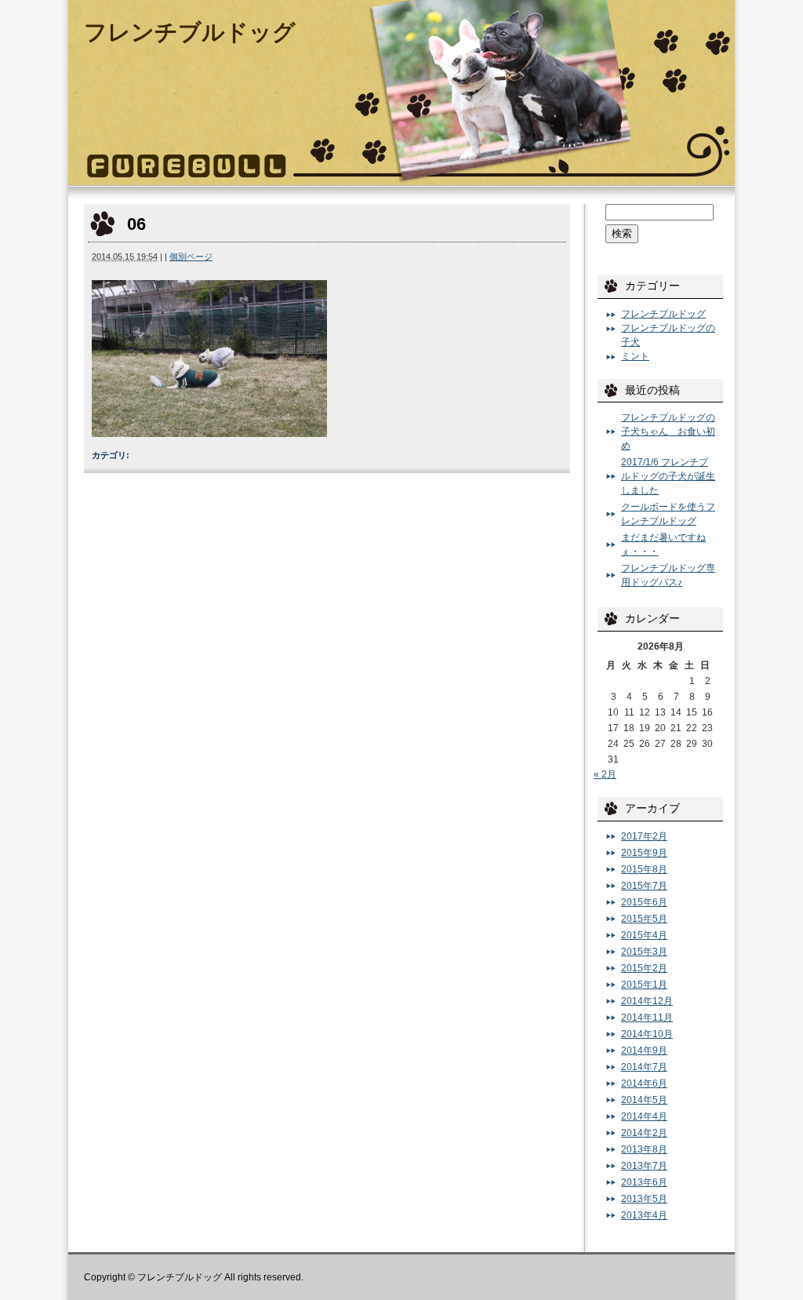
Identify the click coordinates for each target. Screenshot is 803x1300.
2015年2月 (644, 968)
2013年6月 (644, 1182)
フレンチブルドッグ (190, 32)
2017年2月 (644, 836)
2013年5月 (644, 1198)
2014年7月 (644, 1066)
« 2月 (605, 774)
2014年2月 (644, 1132)
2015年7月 (644, 885)
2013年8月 (644, 1149)
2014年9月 (644, 1050)
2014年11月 (647, 1017)
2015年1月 (644, 984)
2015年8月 (644, 869)
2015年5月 (644, 918)
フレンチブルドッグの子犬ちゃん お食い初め (668, 431)
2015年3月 (644, 951)
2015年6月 (644, 902)
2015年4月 (644, 935)
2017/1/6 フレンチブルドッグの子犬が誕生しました (668, 476)
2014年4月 (644, 1116)
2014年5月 (644, 1099)
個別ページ (191, 256)
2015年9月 (644, 852)
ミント (635, 356)
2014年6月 (644, 1083)
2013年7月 (644, 1165)
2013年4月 (644, 1215)
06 (136, 224)
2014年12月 (647, 1001)
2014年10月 (647, 1034)
